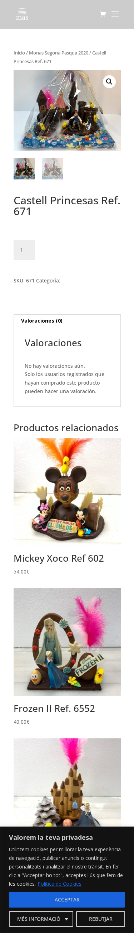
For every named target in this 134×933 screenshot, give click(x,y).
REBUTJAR (101, 918)
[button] (109, 81)
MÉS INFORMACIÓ (38, 918)
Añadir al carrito (79, 249)
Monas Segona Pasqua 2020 (58, 52)
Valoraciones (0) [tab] (42, 320)
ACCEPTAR (67, 899)
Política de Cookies (59, 883)
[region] (67, 880)
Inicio (19, 52)
